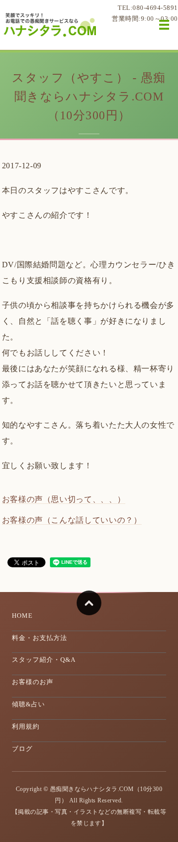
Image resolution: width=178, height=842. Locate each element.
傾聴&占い (28, 704)
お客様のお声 (32, 682)
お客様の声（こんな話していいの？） (72, 520)
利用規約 (26, 726)
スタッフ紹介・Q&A (44, 659)
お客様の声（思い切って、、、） (64, 499)
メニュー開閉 (164, 25)
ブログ (22, 748)
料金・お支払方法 (39, 638)
